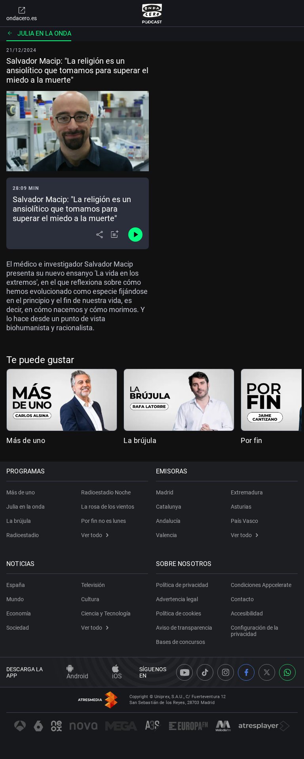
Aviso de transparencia (184, 628)
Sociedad (17, 628)
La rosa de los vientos (107, 506)
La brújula (140, 440)
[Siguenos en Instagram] (225, 672)
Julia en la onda (44, 33)
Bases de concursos (180, 642)
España (15, 585)
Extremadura (247, 492)
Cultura (90, 599)
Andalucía (168, 521)
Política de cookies (178, 613)
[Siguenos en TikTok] (205, 672)
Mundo (15, 599)
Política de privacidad (182, 585)
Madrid (164, 492)
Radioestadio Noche (106, 492)
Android (77, 676)
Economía (18, 613)
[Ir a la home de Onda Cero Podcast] (152, 13)
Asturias (241, 506)
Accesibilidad (247, 613)
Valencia (166, 535)
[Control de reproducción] (135, 234)
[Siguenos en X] (266, 672)
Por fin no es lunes (103, 521)
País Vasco (244, 521)
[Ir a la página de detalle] (62, 400)
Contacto (242, 599)
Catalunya (168, 506)
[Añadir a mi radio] (115, 234)
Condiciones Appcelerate (261, 585)
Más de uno (25, 440)
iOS (117, 676)
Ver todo (91, 535)
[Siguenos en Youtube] (184, 672)
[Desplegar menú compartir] (99, 234)
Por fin (251, 440)
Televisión (93, 585)
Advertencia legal (177, 599)
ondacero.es (21, 18)
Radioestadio (22, 535)
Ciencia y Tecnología (106, 613)
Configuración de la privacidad (254, 631)
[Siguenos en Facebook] (246, 672)
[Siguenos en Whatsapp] (287, 672)
